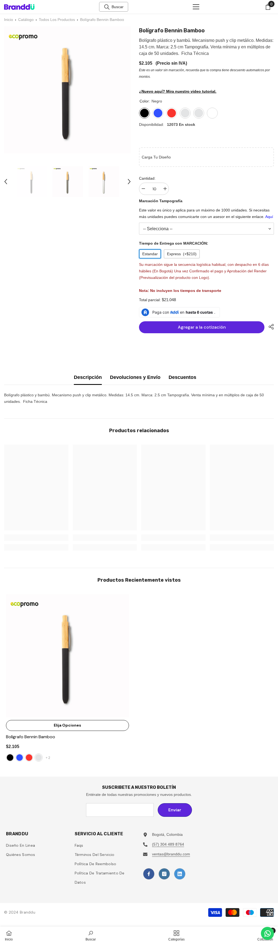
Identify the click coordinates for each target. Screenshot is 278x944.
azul (19, 757)
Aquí (269, 216)
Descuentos (182, 377)
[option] (32, 181)
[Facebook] (148, 874)
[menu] (196, 7)
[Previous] (6, 181)
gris (38, 757)
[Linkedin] (179, 874)
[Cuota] (269, 326)
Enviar (174, 810)
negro (10, 757)
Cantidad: (147, 178)
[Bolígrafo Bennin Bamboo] (67, 655)
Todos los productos (57, 19)
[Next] (129, 181)
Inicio (8, 19)
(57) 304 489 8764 (168, 844)
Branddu (27, 912)
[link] (36, 537)
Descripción (88, 377)
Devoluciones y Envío (135, 377)
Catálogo (26, 19)
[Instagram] (164, 874)
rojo (29, 757)
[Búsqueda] (107, 7)
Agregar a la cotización (202, 327)
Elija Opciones (67, 725)
